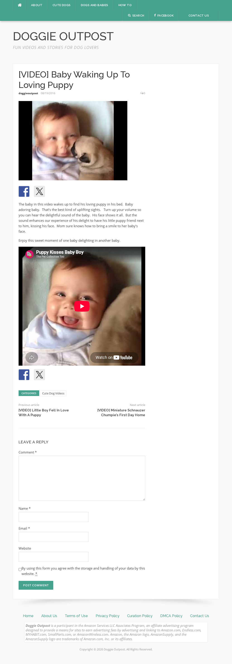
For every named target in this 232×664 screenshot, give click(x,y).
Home (28, 616)
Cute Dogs (62, 5)
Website (25, 548)
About (36, 5)
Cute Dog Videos (53, 393)
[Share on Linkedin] (70, 191)
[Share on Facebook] (24, 191)
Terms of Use (76, 616)
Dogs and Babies (94, 5)
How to (125, 5)
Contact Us (199, 616)
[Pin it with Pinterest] (54, 191)
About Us (49, 616)
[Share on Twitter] (39, 191)
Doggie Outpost (63, 36)
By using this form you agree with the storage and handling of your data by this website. (83, 571)
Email (24, 528)
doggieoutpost (28, 93)
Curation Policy (139, 616)
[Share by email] (85, 191)
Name (25, 508)
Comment (28, 452)
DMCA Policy (171, 616)
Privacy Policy (107, 616)
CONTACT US (198, 15)
